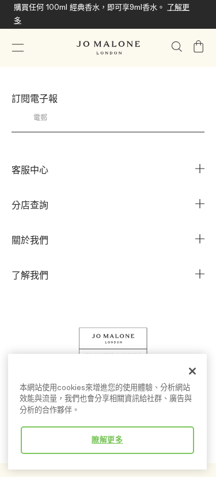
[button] (18, 47)
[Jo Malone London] (108, 48)
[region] (107, 412)
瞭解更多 (107, 440)
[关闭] (192, 371)
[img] (198, 46)
